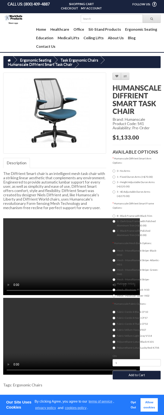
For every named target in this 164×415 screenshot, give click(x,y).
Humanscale (134, 119)
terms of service (100, 401)
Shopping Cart (81, 4)
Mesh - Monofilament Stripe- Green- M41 (137, 272)
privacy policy (45, 408)
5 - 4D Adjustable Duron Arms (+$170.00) (133, 194)
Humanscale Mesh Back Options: (133, 243)
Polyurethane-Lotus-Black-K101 (135, 341)
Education (44, 38)
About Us (116, 38)
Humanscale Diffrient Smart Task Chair (40, 64)
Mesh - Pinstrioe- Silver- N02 (133, 295)
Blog (132, 38)
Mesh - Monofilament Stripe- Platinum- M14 (133, 281)
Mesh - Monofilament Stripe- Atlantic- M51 (138, 262)
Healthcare (59, 29)
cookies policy (75, 408)
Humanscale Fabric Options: (130, 303)
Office (78, 29)
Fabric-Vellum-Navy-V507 (131, 329)
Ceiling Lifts (93, 38)
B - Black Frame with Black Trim (134, 215)
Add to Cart (137, 375)
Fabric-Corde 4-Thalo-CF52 (132, 323)
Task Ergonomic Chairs (79, 60)
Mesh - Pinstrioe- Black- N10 (133, 289)
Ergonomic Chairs (27, 385)
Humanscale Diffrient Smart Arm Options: (132, 160)
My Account (91, 8)
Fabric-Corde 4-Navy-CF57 (132, 317)
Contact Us (45, 46)
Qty (115, 355)
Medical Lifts (68, 38)
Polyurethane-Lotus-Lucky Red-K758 (138, 347)
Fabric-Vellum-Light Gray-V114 (134, 335)
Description (16, 162)
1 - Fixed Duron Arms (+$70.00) (135, 176)
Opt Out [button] (133, 404)
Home (41, 29)
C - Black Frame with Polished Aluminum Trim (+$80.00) (133, 233)
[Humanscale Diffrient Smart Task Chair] (54, 113)
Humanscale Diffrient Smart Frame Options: (133, 205)
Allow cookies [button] (149, 404)
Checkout (69, 8)
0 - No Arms (123, 170)
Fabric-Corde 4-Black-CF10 (132, 311)
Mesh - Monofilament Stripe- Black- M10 (137, 252)
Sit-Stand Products (104, 29)
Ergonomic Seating (141, 29)
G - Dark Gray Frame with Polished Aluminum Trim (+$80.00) (136, 223)
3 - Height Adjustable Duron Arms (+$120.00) (136, 184)
